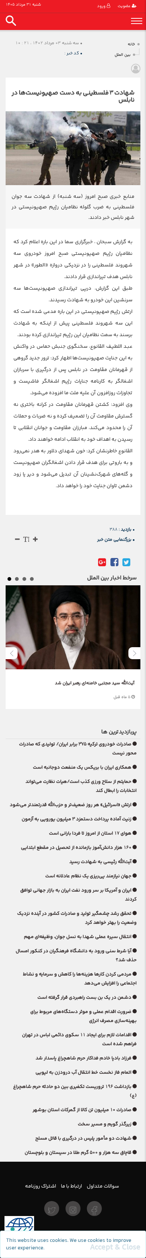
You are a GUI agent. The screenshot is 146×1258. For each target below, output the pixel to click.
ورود (102, 6)
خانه (131, 44)
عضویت (125, 6)
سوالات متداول (103, 1186)
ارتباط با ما (71, 1186)
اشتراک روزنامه (40, 1186)
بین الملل (123, 55)
